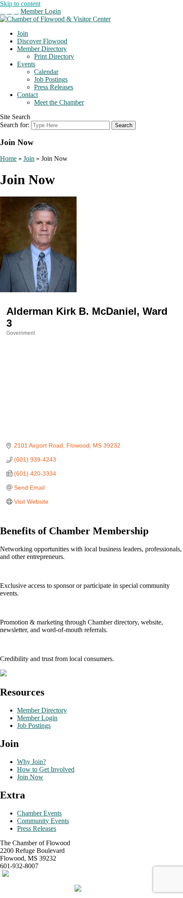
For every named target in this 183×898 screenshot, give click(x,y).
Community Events (43, 820)
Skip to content (20, 3)
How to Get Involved (45, 769)
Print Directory (54, 56)
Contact (27, 94)
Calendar (46, 71)
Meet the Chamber (59, 102)
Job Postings (51, 79)
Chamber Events (39, 813)
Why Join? (31, 761)
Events (26, 64)
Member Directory (42, 48)
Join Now (30, 777)
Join (22, 33)
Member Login (40, 11)
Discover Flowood (42, 41)
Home (8, 158)
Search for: (14, 124)
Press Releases (53, 87)
